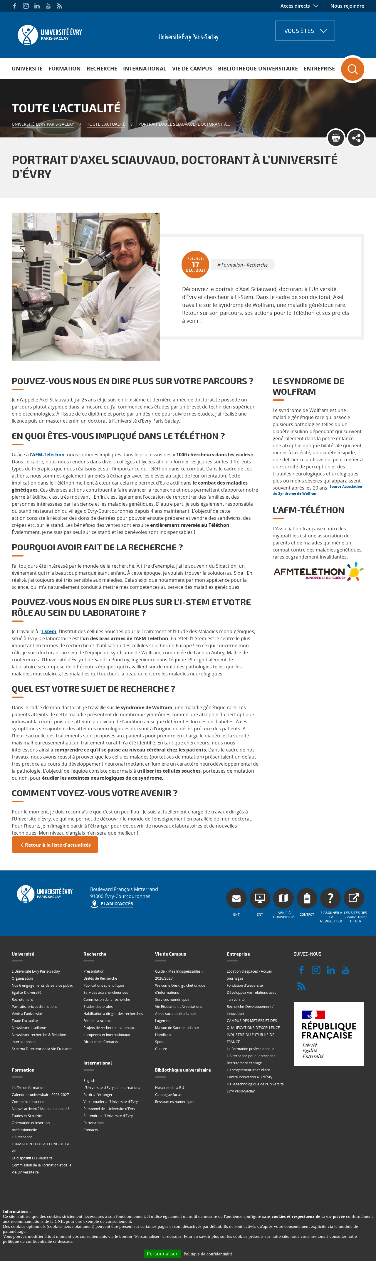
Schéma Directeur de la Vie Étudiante (42, 1048)
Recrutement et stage (244, 1062)
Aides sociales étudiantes (176, 1013)
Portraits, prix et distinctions (34, 1006)
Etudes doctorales (98, 1006)
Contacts (90, 1129)
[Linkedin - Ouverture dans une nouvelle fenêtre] (37, 6)
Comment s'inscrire (28, 1101)
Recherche (102, 68)
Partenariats (93, 1122)
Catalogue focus (168, 1094)
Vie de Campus (192, 68)
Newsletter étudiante (29, 1027)
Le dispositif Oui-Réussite (32, 1158)
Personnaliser (162, 1253)
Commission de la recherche (106, 999)
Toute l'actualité (106, 124)
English (89, 1080)
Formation (64, 68)
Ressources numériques (174, 1101)
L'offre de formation (28, 1087)
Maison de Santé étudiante (177, 1027)
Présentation (93, 971)
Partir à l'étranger (98, 1094)
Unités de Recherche (100, 978)
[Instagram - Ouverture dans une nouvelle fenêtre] (26, 6)
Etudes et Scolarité (27, 1115)
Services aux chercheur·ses (105, 992)
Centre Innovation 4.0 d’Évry (249, 1077)
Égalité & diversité (26, 992)
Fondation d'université (245, 985)
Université (27, 68)
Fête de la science (98, 1020)
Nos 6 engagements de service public (42, 985)
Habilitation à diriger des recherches (113, 1013)
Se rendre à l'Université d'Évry (108, 1115)
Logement (163, 1020)
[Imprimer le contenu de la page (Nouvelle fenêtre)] (335, 137)
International (144, 68)
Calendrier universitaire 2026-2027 (40, 1094)
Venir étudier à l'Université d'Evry (110, 1101)
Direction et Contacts (100, 1041)
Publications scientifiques (104, 985)
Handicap (163, 1034)
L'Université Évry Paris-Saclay (36, 971)
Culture (161, 1048)
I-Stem (48, 631)
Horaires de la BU (169, 1087)
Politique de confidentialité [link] (208, 1254)
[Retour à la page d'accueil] (49, 33)
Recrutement (22, 999)
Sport (159, 1041)
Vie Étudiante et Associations (178, 1006)
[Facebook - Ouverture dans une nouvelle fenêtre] (15, 6)
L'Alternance (22, 1136)
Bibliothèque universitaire (258, 68)
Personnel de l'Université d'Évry (109, 1108)
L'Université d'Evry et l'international (112, 1087)
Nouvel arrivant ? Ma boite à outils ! (40, 1108)
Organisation (22, 978)
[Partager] (356, 137)
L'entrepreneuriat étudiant (248, 1069)
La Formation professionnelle (250, 1048)
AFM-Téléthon (48, 454)
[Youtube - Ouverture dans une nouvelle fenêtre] (48, 6)
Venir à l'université (27, 1013)
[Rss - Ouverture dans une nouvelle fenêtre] (59, 6)
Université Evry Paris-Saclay (43, 124)
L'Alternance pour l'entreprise (251, 1055)
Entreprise (319, 68)
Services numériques (172, 999)
